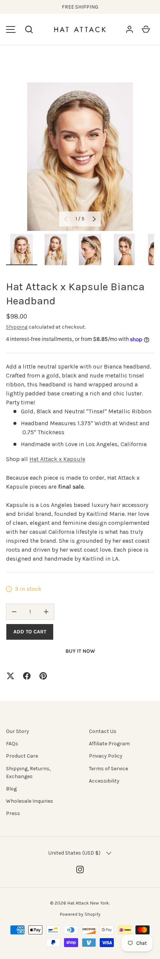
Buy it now (80, 651)
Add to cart (29, 632)
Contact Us (102, 731)
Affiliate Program (109, 743)
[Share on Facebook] (27, 676)
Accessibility (104, 781)
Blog (11, 789)
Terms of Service (108, 768)
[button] (29, 29)
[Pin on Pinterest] (43, 676)
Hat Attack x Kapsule (57, 459)
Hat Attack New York (88, 903)
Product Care (22, 756)
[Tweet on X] (10, 676)
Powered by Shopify (80, 914)
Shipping (17, 327)
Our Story (17, 731)
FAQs (12, 743)
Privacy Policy (105, 756)
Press (13, 813)
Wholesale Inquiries (29, 801)
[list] (80, 156)
